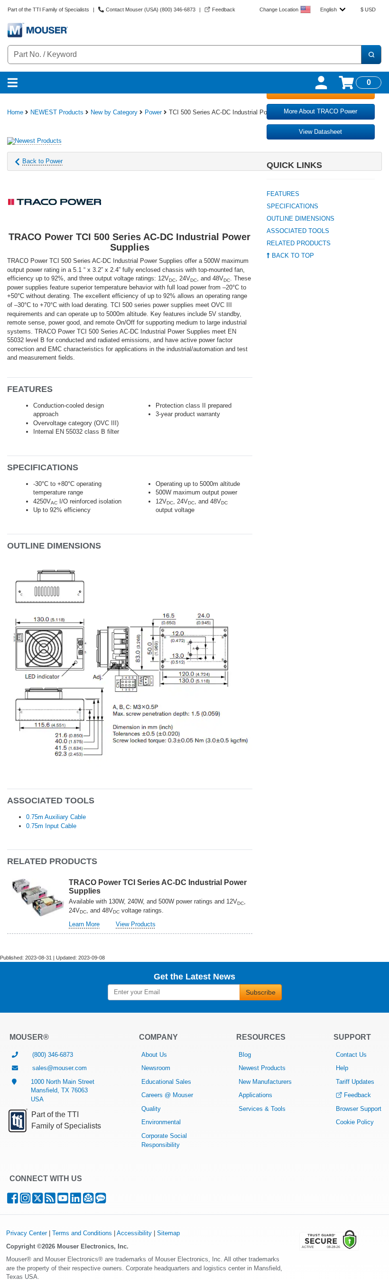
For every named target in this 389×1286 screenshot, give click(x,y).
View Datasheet (320, 131)
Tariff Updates (355, 1081)
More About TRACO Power (320, 111)
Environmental (161, 1122)
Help (342, 1068)
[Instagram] (25, 1200)
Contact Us (351, 1054)
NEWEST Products (56, 112)
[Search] (371, 54)
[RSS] (50, 1200)
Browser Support (358, 1108)
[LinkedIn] (75, 1200)
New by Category (114, 112)
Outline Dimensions (300, 218)
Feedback (357, 1095)
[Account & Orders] (321, 82)
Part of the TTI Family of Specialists (48, 9)
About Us (154, 1054)
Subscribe (261, 992)
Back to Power (42, 161)
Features (283, 193)
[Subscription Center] (88, 1200)
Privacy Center (26, 1233)
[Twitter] (37, 1200)
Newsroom (155, 1068)
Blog (245, 1054)
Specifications (292, 206)
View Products (136, 924)
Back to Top (292, 255)
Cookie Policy (355, 1122)
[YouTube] (62, 1200)
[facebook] (12, 1200)
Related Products (299, 243)
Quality (151, 1108)
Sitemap (168, 1233)
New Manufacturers (265, 1081)
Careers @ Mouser (167, 1095)
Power (153, 112)
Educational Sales (166, 1081)
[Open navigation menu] (12, 82)
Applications (255, 1095)
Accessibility (134, 1233)
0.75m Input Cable (51, 825)
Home (15, 112)
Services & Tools (262, 1108)
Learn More (84, 924)
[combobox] (333, 9)
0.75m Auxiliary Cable (56, 816)
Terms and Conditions (82, 1233)
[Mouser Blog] (100, 1200)
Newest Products (262, 1068)
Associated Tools (298, 230)
